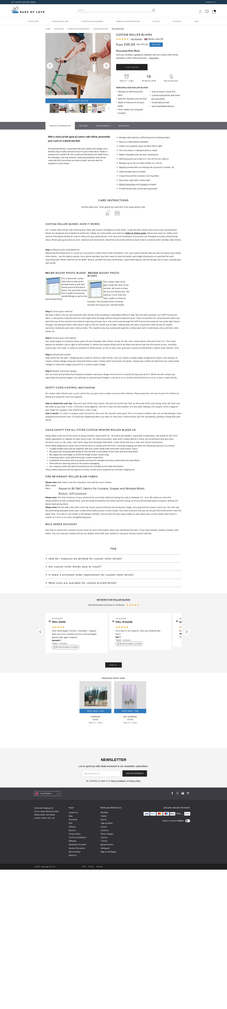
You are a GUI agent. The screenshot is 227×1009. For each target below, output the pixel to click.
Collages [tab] (83, 126)
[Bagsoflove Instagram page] (182, 794)
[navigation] (47, 793)
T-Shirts (104, 841)
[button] (40, 632)
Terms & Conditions (77, 837)
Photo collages (107, 834)
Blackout (63, 493)
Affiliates (72, 841)
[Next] (106, 66)
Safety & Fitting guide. (136, 233)
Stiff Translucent (78, 493)
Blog (71, 816)
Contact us (210, 2)
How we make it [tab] (103, 126)
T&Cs (84, 866)
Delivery (72, 826)
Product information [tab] (60, 126)
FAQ (70, 823)
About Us (73, 855)
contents (144, 184)
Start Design (131, 67)
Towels (104, 816)
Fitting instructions (127, 184)
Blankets (104, 812)
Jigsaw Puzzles (107, 844)
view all (113, 665)
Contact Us (73, 812)
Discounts (73, 819)
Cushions (105, 830)
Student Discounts (77, 848)
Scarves (104, 837)
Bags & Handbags (108, 851)
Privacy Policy (74, 834)
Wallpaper (105, 848)
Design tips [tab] (123, 126)
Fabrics (104, 819)
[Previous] (50, 66)
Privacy (91, 866)
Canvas (104, 826)
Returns (72, 830)
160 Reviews (136, 39)
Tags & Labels (107, 823)
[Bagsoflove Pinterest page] (188, 794)
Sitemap (99, 866)
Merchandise (74, 851)
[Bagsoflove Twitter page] (177, 794)
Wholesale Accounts (77, 844)
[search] (153, 10)
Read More (154, 58)
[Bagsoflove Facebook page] (172, 794)
